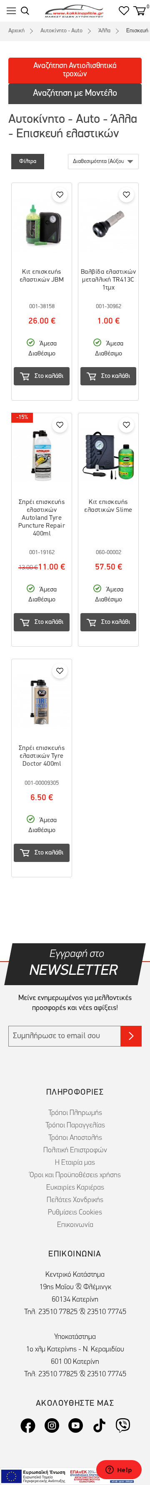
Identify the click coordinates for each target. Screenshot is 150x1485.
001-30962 (108, 307)
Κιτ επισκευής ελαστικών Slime (108, 506)
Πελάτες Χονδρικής (75, 1200)
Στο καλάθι (49, 376)
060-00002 (108, 553)
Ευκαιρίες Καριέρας (75, 1188)
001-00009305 (42, 783)
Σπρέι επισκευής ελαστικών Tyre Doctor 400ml (42, 756)
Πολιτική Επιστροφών (75, 1150)
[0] (139, 10)
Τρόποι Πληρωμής (75, 1113)
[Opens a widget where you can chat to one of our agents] (119, 1470)
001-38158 (42, 307)
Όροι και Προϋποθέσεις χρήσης (75, 1175)
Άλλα (104, 31)
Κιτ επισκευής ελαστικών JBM (42, 276)
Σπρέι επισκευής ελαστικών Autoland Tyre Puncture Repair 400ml (41, 518)
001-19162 (42, 553)
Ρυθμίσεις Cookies (75, 1213)
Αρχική (16, 31)
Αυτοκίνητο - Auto (61, 31)
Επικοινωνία (75, 1225)
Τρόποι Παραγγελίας (75, 1126)
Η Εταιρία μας (75, 1163)
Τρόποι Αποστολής (75, 1138)
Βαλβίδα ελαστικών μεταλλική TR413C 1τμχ (108, 280)
